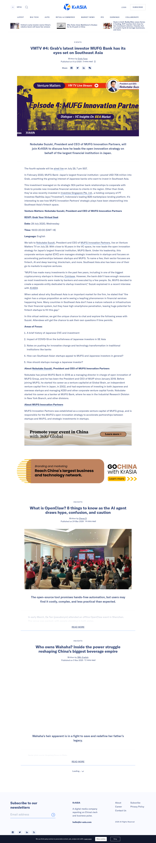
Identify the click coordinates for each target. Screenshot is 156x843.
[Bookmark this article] (95, 61)
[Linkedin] (84, 68)
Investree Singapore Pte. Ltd (76, 192)
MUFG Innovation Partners (95, 242)
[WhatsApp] (90, 68)
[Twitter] (78, 68)
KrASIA (34, 287)
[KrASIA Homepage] (75, 7)
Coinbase (70, 276)
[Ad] (78, 471)
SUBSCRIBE (138, 7)
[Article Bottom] (78, 434)
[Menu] (12, 7)
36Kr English (82, 657)
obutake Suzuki (46, 242)
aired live (59, 168)
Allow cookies (101, 839)
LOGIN (123, 7)
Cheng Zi (83, 518)
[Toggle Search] (26, 7)
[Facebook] (71, 68)
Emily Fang (83, 58)
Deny (115, 839)
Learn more (88, 839)
